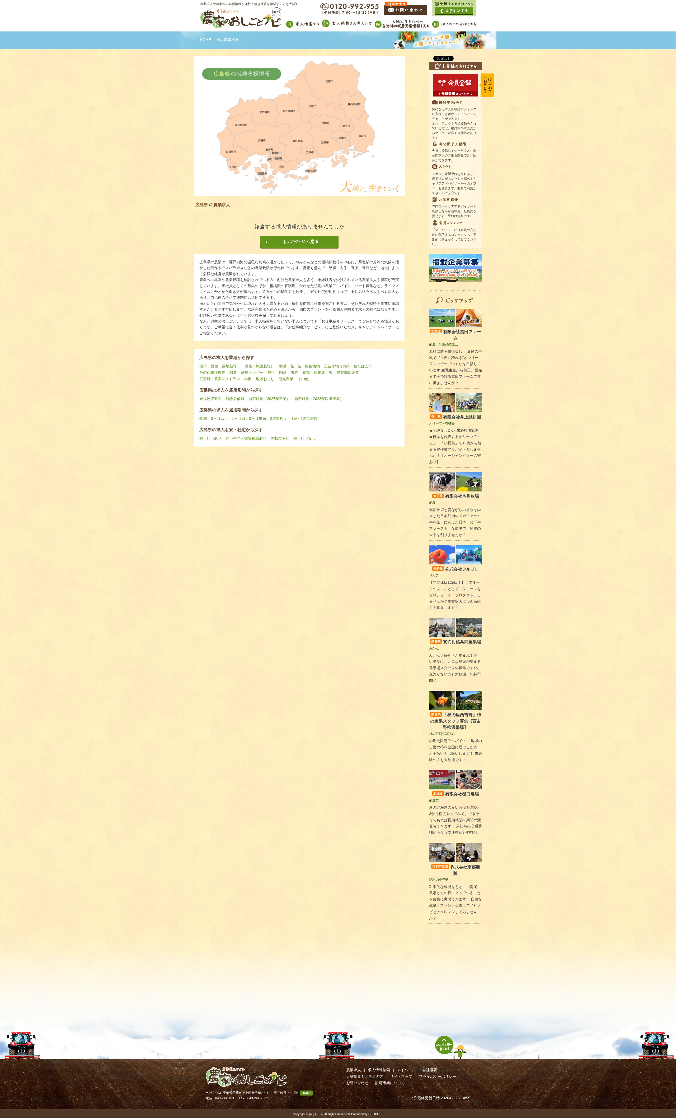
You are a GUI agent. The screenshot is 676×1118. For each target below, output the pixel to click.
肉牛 (271, 372)
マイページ (406, 1070)
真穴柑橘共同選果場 (456, 642)
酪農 (233, 372)
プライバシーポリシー (437, 1076)
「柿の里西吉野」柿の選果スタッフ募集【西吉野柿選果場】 (455, 721)
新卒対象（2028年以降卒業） (319, 399)
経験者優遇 (235, 399)
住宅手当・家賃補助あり (246, 438)
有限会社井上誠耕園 (456, 417)
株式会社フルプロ (456, 569)
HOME (205, 40)
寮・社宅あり (210, 438)
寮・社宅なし (304, 438)
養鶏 (306, 372)
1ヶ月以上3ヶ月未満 (249, 418)
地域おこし (265, 379)
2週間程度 (278, 418)
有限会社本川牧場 (456, 496)
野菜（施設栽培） (259, 366)
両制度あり (280, 438)
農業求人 (353, 1070)
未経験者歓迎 (210, 399)
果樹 (282, 366)
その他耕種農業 (212, 372)
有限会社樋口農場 (456, 794)
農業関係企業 (348, 372)
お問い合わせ (357, 1083)
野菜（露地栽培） (226, 366)
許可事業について (390, 1083)
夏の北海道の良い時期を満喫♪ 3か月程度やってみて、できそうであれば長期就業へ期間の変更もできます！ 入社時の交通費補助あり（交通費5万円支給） (455, 820)
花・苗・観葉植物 (305, 366)
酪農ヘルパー (252, 372)
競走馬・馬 (323, 372)
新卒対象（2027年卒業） (269, 399)
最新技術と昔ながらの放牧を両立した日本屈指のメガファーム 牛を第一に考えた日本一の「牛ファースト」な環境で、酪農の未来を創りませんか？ (455, 522)
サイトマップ (401, 1076)
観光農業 (286, 379)
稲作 (203, 366)
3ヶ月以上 (219, 418)
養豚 (294, 372)
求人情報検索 (379, 1070)
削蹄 (283, 372)
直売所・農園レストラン (219, 379)
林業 (248, 379)
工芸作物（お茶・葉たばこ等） (350, 366)
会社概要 (429, 1070)
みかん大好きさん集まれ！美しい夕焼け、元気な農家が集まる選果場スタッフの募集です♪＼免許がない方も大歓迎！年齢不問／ (455, 668)
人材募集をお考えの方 (364, 1076)
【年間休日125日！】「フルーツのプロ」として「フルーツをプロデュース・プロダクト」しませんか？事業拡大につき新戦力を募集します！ (455, 595)
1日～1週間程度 (304, 418)
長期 (203, 418)
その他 (303, 379)
